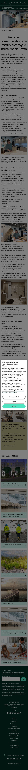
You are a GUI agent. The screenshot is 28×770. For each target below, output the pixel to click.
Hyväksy (14, 406)
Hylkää (14, 401)
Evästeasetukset (14, 397)
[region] (14, 385)
